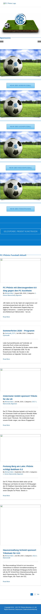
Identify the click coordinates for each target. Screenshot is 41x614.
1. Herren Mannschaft (9, 474)
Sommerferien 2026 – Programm (18, 331)
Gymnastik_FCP (10, 333)
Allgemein (18, 295)
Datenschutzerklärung (30, 609)
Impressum (18, 609)
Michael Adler (9, 293)
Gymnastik (6, 335)
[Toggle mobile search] (32, 3)
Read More (6, 317)
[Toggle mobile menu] (37, 3)
